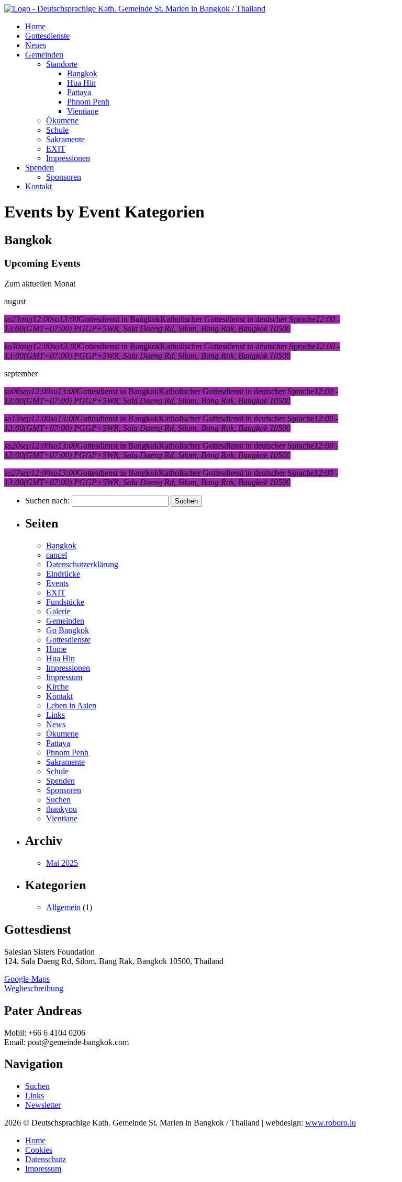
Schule (57, 129)
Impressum (64, 677)
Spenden (39, 167)
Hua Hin (81, 82)
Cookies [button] (38, 1149)
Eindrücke (63, 573)
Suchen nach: (47, 500)
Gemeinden (44, 54)
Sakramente (65, 139)
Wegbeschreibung (33, 988)
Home (35, 26)
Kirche (57, 686)
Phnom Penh (88, 101)
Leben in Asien (71, 705)
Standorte (61, 64)
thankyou (61, 809)
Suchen (58, 799)
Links (55, 714)
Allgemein (63, 907)
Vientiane (82, 111)
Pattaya (79, 92)
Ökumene (62, 120)
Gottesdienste (47, 35)
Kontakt (38, 186)
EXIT (55, 148)
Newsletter (43, 1104)
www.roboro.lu (330, 1122)
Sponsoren (63, 177)
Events (57, 583)
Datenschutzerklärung (82, 564)
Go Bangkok (67, 630)
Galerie (58, 611)
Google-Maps (27, 978)
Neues (35, 45)
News (55, 724)
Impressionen (68, 158)
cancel (56, 554)
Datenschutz (45, 1159)
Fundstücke (65, 602)
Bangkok (82, 73)
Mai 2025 (62, 862)
